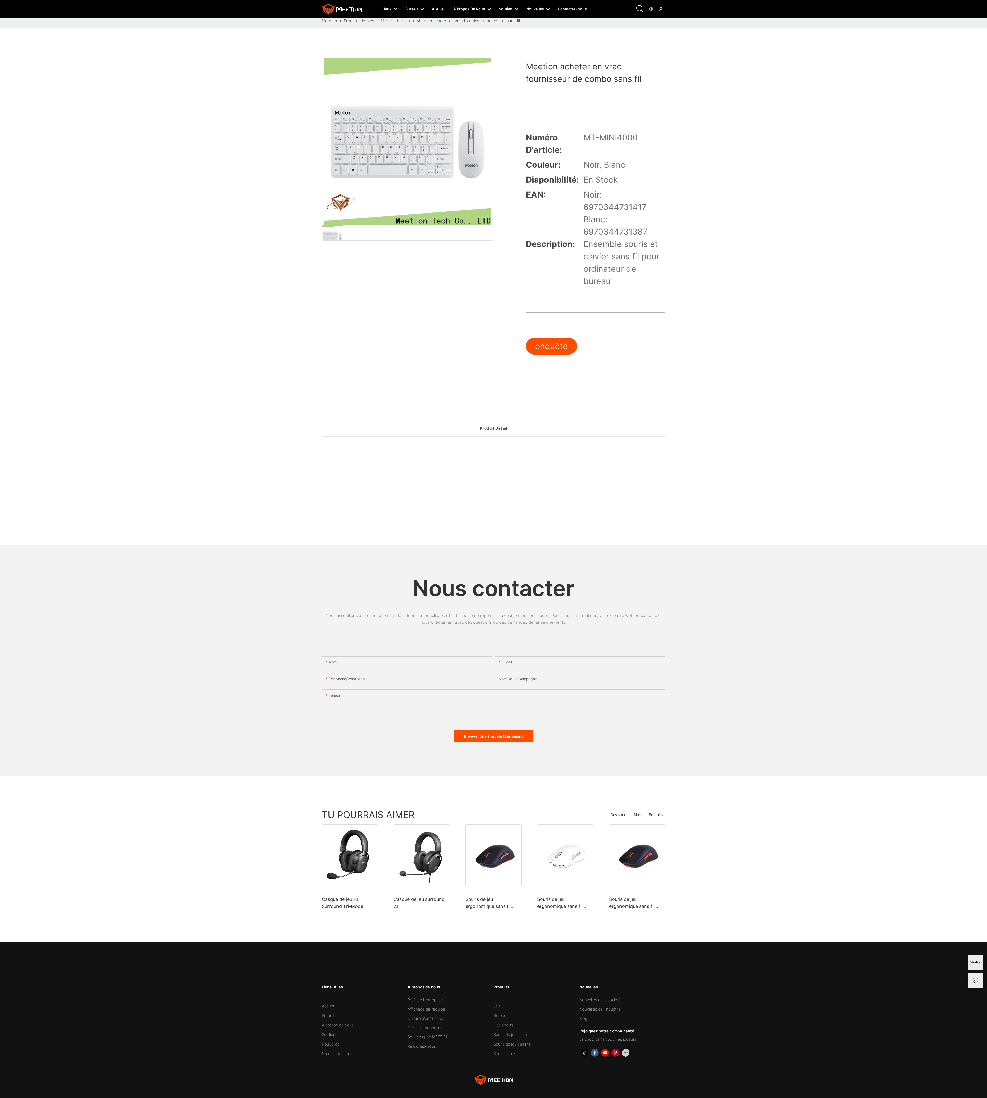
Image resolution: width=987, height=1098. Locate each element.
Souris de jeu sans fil (512, 1044)
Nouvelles (331, 1044)
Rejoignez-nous (422, 1046)
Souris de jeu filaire (510, 1034)
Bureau (500, 1015)
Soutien (328, 1034)
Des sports (619, 814)
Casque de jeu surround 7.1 (419, 903)
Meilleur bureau (395, 20)
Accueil (328, 1006)
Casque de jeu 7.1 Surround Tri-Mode (342, 903)
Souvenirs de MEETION (428, 1036)
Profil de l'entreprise (425, 999)
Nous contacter (335, 1053)
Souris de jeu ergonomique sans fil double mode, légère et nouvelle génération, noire (634, 903)
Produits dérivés (359, 20)
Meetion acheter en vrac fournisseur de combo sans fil (468, 20)
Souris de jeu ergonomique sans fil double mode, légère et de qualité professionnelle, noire (490, 903)
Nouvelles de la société (600, 999)
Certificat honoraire (425, 1027)
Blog (583, 1018)
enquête (551, 346)
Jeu (497, 1006)
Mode (638, 814)
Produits (656, 814)
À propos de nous (338, 1025)
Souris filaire (504, 1053)
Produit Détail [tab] (493, 428)
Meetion (329, 20)
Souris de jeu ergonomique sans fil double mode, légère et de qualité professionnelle (565, 903)
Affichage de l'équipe (426, 1009)
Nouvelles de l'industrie (600, 1009)
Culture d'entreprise (425, 1018)
